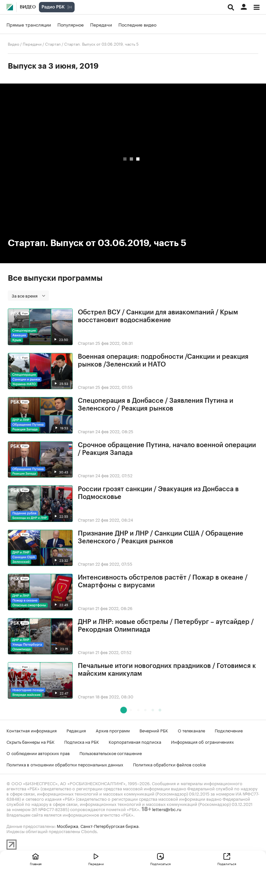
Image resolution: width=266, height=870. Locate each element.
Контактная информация (31, 730)
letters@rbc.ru (166, 809)
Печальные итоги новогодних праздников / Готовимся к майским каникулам (167, 670)
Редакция (76, 730)
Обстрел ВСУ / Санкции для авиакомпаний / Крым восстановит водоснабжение (158, 316)
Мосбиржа (67, 825)
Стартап (53, 43)
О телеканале (191, 730)
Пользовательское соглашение (110, 753)
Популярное (70, 24)
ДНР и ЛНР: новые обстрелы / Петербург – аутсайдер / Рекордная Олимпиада (166, 626)
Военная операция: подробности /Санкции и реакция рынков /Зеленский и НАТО (163, 361)
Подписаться (160, 863)
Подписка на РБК (81, 741)
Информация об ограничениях (202, 741)
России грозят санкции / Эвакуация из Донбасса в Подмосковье (158, 493)
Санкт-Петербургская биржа (109, 825)
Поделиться (226, 863)
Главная (36, 863)
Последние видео (137, 24)
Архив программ (113, 730)
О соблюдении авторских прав (38, 753)
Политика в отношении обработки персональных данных (64, 764)
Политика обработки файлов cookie (169, 764)
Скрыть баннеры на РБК (30, 741)
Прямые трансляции (28, 24)
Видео (28, 7)
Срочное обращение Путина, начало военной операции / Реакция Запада (167, 449)
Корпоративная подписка (135, 741)
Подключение (229, 730)
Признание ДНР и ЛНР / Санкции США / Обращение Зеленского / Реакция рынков (160, 537)
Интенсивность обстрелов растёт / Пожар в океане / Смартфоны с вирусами (163, 581)
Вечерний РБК (153, 730)
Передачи (101, 24)
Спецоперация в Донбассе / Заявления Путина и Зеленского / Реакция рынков (155, 405)
